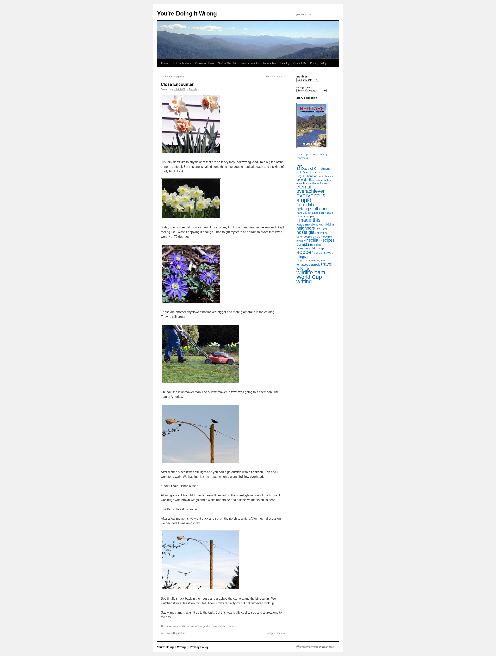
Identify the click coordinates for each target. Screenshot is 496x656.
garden (206, 626)
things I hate (305, 257)
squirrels (318, 253)
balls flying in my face (309, 172)
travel (326, 264)
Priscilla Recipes (319, 240)
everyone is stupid (310, 197)
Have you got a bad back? (311, 212)
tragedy (314, 264)
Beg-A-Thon (304, 176)
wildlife (302, 268)
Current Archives (204, 63)
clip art (299, 180)
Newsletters (269, 63)
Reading (284, 63)
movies (322, 225)
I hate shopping (305, 216)
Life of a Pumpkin (249, 63)
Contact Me (299, 63)
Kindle (299, 154)
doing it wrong (194, 626)
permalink (232, 626)
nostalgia (305, 232)
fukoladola (305, 205)
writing (304, 281)
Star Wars (328, 253)
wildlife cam (310, 272)
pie (330, 236)
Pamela (193, 89)
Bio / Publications (181, 63)
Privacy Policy (318, 63)
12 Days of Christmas (313, 168)
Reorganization (275, 76)
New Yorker (321, 228)
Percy (324, 236)
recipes (317, 245)
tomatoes (302, 264)
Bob (314, 176)
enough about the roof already (313, 183)
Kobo (315, 154)
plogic (299, 241)
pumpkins (304, 244)
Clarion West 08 (227, 63)
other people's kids (308, 236)
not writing (321, 232)
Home (164, 63)
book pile (323, 176)
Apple (308, 154)
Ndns (330, 224)
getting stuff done (312, 208)
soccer (304, 252)
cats (330, 176)
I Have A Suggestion (173, 76)
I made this (308, 220)
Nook (323, 154)
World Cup (309, 277)
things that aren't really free (310, 260)
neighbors (305, 228)
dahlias (309, 180)
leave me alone (307, 224)
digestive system (323, 180)
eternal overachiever (310, 189)
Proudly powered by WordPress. (317, 647)
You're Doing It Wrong (187, 13)
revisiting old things (310, 248)
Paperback (302, 158)
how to (329, 213)
